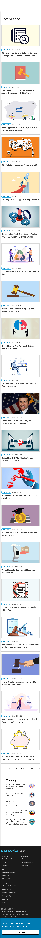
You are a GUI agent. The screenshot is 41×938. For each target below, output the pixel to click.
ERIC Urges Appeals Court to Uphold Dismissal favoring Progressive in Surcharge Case (16, 822)
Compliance (6, 50)
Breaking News (26, 859)
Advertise (5, 899)
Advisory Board (7, 889)
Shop (4, 902)
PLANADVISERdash (28, 862)
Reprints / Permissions (9, 892)
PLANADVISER (9, 911)
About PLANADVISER (9, 886)
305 (32, 768)
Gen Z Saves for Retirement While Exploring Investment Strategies (15, 786)
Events (4, 869)
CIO (2, 911)
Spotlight (25, 866)
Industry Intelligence (8, 872)
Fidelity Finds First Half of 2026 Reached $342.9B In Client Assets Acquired (16, 813)
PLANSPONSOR (21, 911)
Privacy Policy (21, 926)
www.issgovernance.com (8, 916)
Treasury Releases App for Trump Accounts (20, 199)
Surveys (4, 862)
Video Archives (7, 879)
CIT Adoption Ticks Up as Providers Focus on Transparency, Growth (14, 804)
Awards (4, 866)
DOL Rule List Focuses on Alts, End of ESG (19, 165)
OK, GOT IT (20, 932)
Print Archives (6, 875)
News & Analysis (7, 859)
